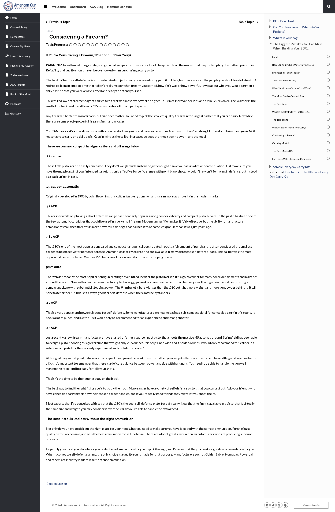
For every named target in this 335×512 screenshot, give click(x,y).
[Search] (329, 6)
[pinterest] (285, 505)
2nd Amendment (19, 75)
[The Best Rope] (96, 45)
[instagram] (279, 505)
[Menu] (45, 6)
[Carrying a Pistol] (118, 45)
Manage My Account (22, 65)
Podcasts (15, 103)
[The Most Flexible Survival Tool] (92, 45)
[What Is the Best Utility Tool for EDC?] (101, 45)
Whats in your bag (285, 38)
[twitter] (273, 505)
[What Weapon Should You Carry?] (109, 45)
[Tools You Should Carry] (83, 45)
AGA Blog (96, 7)
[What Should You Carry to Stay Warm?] (88, 45)
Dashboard (78, 7)
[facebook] (267, 505)
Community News (20, 46)
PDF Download (283, 21)
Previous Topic (59, 22)
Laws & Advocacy (20, 56)
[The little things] (105, 45)
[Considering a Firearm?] (114, 45)
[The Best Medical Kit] (123, 45)
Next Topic (247, 22)
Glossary (15, 113)
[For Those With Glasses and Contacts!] (127, 45)
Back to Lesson (56, 484)
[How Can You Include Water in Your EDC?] (75, 45)
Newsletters (17, 36)
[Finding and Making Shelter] (79, 45)
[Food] (70, 45)
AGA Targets (17, 84)
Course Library (19, 27)
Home (13, 17)
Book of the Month (21, 94)
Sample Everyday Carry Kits (291, 167)
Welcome (59, 7)
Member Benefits (119, 7)
